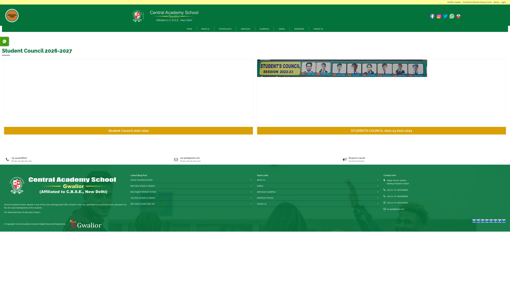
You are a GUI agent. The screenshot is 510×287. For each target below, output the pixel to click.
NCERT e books (454, 2)
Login (503, 2)
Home (189, 29)
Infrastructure (225, 29)
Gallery (282, 29)
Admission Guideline (266, 192)
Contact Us (318, 29)
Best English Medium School (143, 192)
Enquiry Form (486, 2)
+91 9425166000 (401, 202)
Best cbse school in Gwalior (143, 186)
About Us (261, 180)
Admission (245, 29)
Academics (264, 29)
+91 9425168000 (19, 158)
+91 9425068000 (401, 196)
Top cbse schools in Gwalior (143, 198)
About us (205, 29)
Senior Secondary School (141, 180)
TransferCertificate (471, 2)
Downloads (299, 29)
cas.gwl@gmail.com (395, 209)
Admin (496, 2)
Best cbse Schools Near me (143, 203)
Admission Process (265, 198)
